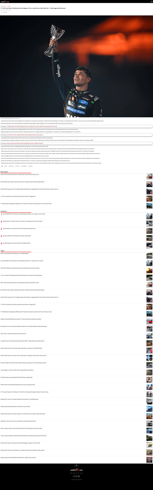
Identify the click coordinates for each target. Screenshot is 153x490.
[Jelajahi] (151, 1)
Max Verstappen (23, 166)
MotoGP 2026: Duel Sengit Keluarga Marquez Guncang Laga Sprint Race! (18, 384)
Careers (74, 473)
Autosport (9, 6)
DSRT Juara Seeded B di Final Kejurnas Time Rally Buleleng (15, 253)
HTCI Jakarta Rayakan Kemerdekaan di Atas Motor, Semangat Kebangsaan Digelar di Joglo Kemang (24, 392)
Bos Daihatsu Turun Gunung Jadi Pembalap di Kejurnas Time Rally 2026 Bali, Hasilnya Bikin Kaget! (24, 326)
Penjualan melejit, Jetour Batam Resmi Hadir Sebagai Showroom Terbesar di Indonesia (25, 143)
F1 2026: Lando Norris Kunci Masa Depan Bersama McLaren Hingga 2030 (18, 196)
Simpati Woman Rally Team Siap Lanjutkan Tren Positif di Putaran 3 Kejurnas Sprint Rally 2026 (23, 413)
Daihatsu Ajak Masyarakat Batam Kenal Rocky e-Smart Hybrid (15, 406)
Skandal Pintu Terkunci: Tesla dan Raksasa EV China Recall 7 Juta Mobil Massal (19, 399)
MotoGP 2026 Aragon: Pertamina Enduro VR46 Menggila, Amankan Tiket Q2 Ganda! (20, 443)
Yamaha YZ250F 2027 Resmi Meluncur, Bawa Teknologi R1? (17, 235)
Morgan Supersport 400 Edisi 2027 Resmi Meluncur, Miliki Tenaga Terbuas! (18, 457)
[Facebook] (74, 476)
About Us (81, 473)
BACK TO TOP (76, 466)
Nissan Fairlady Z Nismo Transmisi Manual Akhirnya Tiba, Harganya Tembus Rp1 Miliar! (21, 428)
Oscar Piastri (30, 166)
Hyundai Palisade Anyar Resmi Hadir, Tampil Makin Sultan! (16, 243)
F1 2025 (5, 166)
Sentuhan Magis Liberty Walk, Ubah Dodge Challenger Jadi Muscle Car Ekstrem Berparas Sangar (23, 362)
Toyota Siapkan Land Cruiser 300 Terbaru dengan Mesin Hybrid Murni (19, 228)
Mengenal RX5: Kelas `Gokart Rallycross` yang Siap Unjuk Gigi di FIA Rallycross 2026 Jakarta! (23, 450)
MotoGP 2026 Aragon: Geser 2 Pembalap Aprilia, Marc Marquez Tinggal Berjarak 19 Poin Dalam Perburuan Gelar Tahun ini (29, 189)
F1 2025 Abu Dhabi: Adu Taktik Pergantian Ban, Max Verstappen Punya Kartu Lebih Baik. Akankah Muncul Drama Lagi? (32, 126)
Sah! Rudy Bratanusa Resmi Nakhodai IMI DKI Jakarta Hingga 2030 (16, 377)
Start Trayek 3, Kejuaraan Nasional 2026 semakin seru (13, 333)
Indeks (71, 473)
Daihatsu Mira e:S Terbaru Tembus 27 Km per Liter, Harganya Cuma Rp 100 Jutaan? (22, 221)
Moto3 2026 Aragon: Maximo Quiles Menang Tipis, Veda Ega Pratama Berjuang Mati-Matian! (22, 181)
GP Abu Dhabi (11, 166)
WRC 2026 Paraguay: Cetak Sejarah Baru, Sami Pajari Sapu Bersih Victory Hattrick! (20, 268)
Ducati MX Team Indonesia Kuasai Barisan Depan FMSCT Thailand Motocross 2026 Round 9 (22, 341)
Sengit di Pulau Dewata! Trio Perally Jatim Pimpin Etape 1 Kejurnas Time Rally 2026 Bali (21, 348)
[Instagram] (79, 476)
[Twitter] (76, 476)
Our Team (77, 473)
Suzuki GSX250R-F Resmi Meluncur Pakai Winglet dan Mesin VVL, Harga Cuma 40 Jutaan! (24, 214)
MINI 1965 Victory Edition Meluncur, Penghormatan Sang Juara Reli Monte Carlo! (20, 174)
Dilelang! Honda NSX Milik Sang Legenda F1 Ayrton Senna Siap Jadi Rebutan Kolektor (21, 319)
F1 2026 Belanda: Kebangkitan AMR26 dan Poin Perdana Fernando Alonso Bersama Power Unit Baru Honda (26, 203)
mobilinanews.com (3, 6)
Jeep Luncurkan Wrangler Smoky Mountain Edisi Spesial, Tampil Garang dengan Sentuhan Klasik (23, 435)
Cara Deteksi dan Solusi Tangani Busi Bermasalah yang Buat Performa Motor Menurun (25, 134)
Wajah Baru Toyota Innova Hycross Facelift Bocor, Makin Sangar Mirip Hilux (18, 421)
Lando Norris (17, 166)
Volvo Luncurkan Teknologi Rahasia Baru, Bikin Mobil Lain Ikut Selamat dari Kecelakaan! (21, 275)
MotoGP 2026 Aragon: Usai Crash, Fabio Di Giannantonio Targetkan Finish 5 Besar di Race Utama (23, 355)
